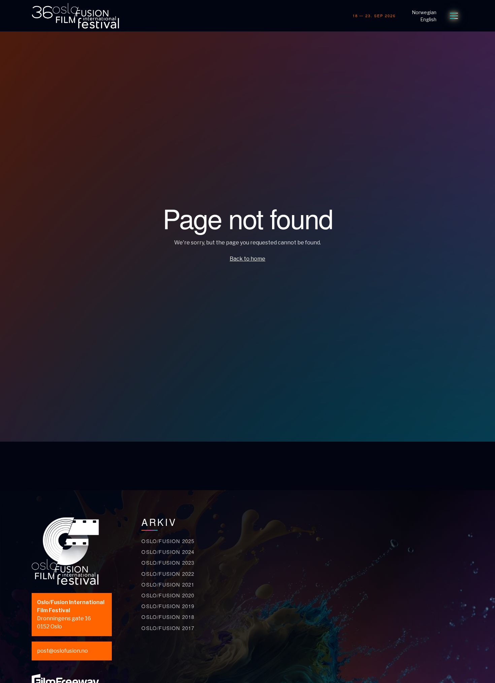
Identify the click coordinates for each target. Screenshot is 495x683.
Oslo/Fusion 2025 (167, 540)
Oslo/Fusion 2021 (167, 584)
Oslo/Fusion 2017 (167, 627)
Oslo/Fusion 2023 (167, 562)
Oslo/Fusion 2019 (167, 606)
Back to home (247, 259)
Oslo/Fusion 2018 (167, 616)
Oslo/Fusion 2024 (167, 551)
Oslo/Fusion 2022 (167, 573)
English (428, 19)
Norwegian (424, 12)
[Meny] (453, 16)
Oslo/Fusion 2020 (167, 595)
